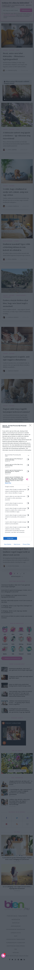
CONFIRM (10, 538)
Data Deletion (7, 544)
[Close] (30, 425)
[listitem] (17, 455)
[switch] (27, 459)
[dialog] (17, 485)
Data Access (17, 544)
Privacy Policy (26, 544)
